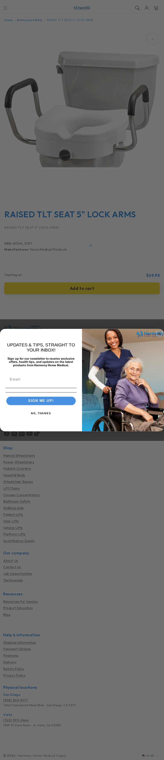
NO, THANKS (41, 413)
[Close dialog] (159, 333)
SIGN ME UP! (41, 401)
